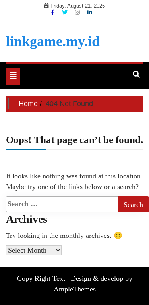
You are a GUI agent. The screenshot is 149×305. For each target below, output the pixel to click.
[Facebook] (53, 12)
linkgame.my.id (53, 41)
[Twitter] (65, 12)
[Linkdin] (89, 12)
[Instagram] (78, 12)
